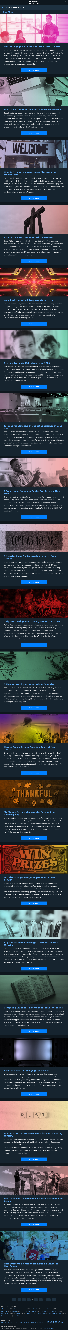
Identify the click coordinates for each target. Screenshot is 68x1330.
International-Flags (30, 1311)
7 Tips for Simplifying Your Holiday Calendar (29, 684)
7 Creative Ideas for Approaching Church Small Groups (30, 557)
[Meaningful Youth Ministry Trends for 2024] (34, 282)
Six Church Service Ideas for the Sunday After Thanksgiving (30, 813)
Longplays (55, 1311)
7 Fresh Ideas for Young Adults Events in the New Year (32, 492)
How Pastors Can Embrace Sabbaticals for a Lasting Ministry (33, 1134)
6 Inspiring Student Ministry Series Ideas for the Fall (33, 1007)
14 (48, 1300)
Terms (41, 1322)
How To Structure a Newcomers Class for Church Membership (31, 173)
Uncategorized (6, 1316)
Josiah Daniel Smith (49, 1329)
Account (11, 1322)
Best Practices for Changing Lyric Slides (26, 1070)
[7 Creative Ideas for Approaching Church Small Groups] (34, 538)
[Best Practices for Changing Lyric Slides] (34, 1052)
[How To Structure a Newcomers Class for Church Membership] (34, 154)
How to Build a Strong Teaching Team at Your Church (30, 748)
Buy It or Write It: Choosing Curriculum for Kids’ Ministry (31, 943)
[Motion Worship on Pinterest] (59, 1321)
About (3, 1322)
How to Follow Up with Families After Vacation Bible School (33, 1199)
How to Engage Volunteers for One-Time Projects (32, 46)
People (29, 1313)
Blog (5, 7)
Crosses (4, 1311)
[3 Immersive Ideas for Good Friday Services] (34, 219)
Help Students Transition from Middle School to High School (31, 1264)
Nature (18, 1313)
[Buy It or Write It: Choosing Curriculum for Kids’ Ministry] (34, 924)
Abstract (4, 1309)
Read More (34, 70)
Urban (19, 1316)
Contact (19, 1322)
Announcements (20, 1309)
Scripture (41, 1313)
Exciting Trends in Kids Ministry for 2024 (27, 363)
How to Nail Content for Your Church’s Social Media (33, 109)
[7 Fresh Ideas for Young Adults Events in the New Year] (34, 472)
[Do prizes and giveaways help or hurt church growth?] (34, 859)
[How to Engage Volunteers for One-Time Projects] (34, 28)
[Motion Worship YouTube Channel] (51, 1321)
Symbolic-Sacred (55, 1313)
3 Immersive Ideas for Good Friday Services (28, 237)
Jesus (44, 1311)
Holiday (14, 1311)
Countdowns (48, 1309)
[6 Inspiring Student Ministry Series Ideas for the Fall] (34, 989)
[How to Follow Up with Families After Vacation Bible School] (34, 1180)
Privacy (26, 1322)
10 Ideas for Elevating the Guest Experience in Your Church (33, 427)
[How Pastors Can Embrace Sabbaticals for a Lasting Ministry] (34, 1115)
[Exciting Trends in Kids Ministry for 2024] (34, 344)
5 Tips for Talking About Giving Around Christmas (32, 621)
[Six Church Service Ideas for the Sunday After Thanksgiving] (34, 794)
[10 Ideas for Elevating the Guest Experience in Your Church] (34, 407)
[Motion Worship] (34, 2)
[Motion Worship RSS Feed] (62, 1322)
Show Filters (8, 12)
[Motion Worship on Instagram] (56, 1321)
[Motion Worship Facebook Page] (54, 1321)
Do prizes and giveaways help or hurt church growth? (29, 878)
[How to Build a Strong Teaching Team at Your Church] (34, 728)
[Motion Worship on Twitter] (48, 1321)
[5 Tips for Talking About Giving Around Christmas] (34, 603)
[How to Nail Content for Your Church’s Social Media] (34, 91)
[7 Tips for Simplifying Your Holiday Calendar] (34, 666)
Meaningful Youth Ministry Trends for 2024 (28, 300)
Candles (35, 1309)
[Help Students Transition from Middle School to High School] (34, 1245)
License (33, 1322)
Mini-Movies (5, 1313)
